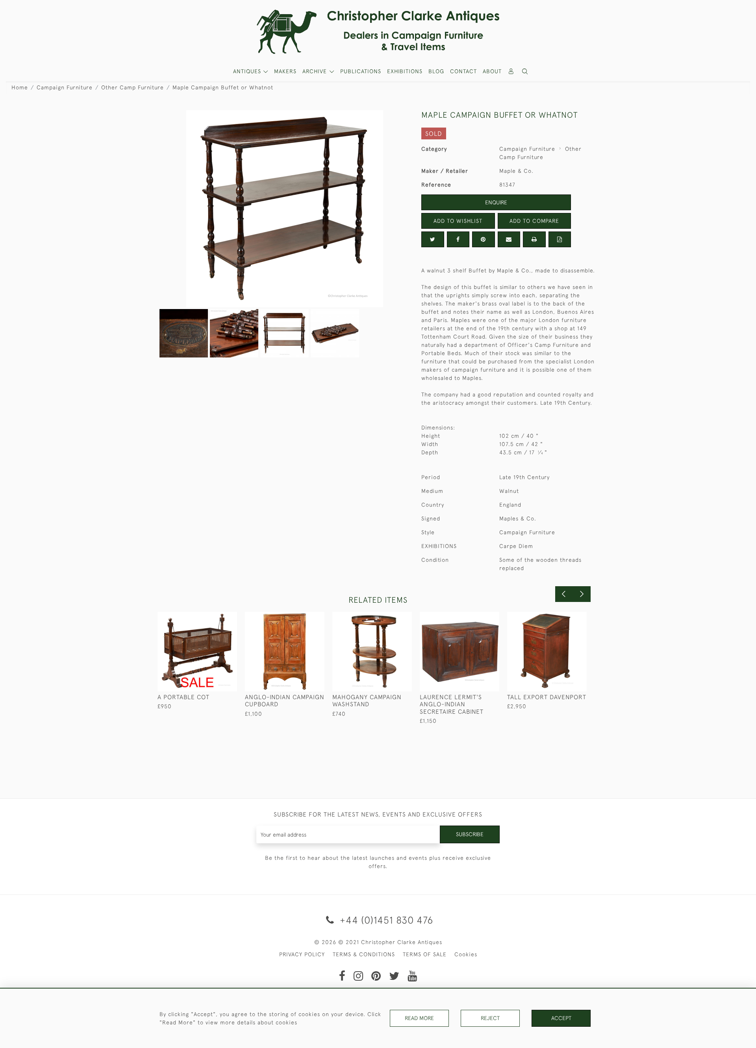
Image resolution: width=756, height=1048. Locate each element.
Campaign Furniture (65, 87)
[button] (525, 71)
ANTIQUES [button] (248, 71)
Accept (561, 1018)
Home (19, 87)
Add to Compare (534, 221)
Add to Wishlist (458, 221)
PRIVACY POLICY (302, 954)
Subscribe (470, 834)
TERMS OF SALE (425, 954)
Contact (463, 71)
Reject (490, 1018)
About (492, 71)
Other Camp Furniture (132, 87)
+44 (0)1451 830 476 (385, 920)
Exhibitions (404, 71)
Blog (436, 71)
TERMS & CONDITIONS (364, 954)
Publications (360, 71)
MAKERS (285, 71)
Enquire (496, 202)
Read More (419, 1018)
